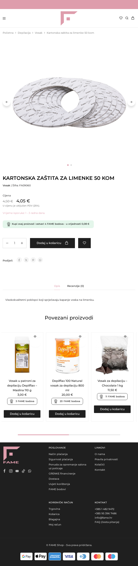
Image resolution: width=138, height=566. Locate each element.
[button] (22, 414)
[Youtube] (17, 471)
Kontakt (100, 469)
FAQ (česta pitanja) (107, 522)
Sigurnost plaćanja (61, 459)
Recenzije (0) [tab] (75, 286)
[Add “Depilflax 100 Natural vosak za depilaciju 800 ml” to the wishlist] (80, 343)
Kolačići (100, 464)
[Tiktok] (23, 471)
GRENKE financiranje (62, 473)
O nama (100, 454)
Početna (8, 32)
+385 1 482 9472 (104, 509)
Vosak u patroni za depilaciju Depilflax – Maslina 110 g (22, 385)
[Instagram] (11, 471)
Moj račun (55, 524)
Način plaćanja (58, 454)
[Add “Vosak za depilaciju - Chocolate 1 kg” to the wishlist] (125, 343)
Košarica (54, 514)
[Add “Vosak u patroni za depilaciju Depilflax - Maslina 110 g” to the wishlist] (35, 343)
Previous (7, 102)
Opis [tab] (57, 286)
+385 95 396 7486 (106, 513)
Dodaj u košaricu (49, 243)
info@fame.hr (103, 517)
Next (131, 102)
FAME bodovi (57, 489)
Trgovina (54, 508)
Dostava (54, 478)
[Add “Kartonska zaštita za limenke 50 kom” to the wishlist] (84, 243)
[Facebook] (4, 471)
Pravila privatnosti (106, 459)
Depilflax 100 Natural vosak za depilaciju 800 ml (67, 385)
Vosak (38, 32)
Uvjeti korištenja (59, 484)
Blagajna (54, 519)
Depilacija (24, 32)
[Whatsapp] (30, 471)
